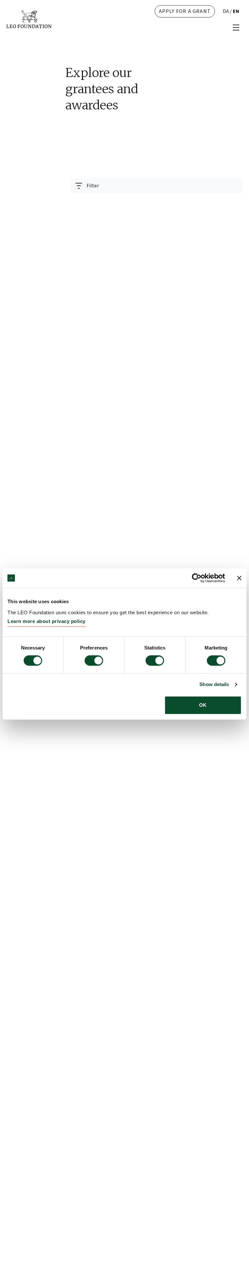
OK (203, 705)
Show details (214, 684)
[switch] (94, 660)
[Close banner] (239, 578)
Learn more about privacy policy (46, 621)
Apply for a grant (185, 11)
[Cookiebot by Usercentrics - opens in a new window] (196, 578)
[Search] (234, 201)
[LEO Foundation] (29, 18)
